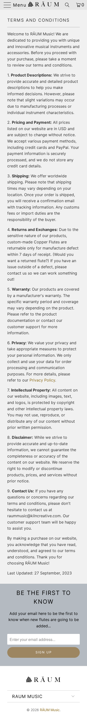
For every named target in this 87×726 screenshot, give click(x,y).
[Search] (69, 5)
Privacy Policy (42, 380)
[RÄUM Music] (43, 5)
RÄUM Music (50, 710)
